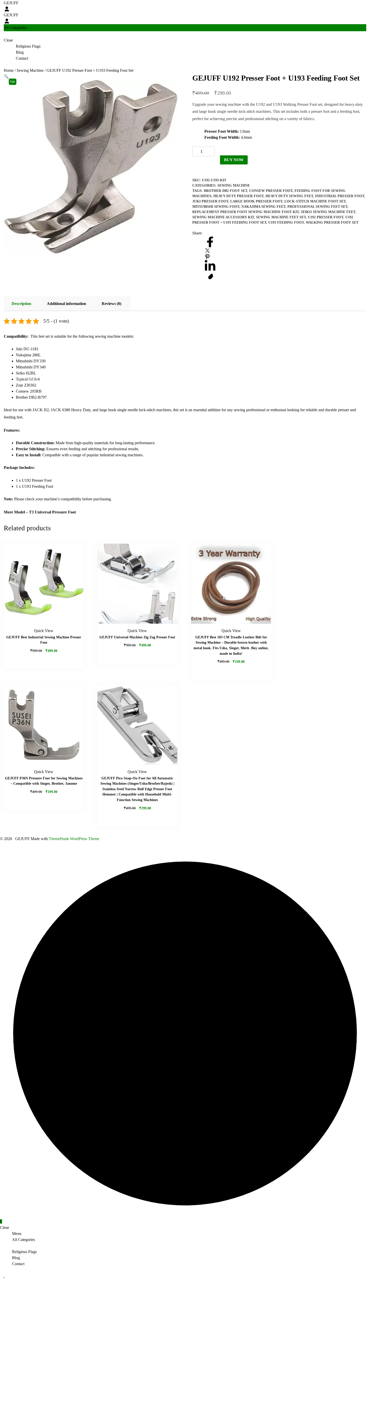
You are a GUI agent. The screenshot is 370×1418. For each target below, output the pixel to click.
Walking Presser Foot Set (332, 222)
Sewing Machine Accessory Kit (223, 217)
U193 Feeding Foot (286, 222)
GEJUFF (11, 3)
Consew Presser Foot (270, 191)
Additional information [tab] (66, 303)
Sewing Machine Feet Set (281, 217)
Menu (16, 1233)
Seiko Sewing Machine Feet (328, 212)
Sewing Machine (30, 70)
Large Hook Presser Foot (256, 201)
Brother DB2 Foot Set (225, 191)
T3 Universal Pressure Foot (52, 512)
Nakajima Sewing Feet (263, 207)
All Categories (23, 1239)
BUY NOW (234, 160)
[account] (7, 9)
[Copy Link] (210, 276)
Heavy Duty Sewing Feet (289, 196)
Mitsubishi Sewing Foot (215, 207)
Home (9, 70)
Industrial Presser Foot (339, 196)
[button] (6, 76)
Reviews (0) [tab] (111, 303)
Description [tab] (21, 303)
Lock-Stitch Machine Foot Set (315, 201)
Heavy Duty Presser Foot (238, 196)
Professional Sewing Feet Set (317, 207)
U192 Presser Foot (325, 217)
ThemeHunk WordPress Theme (74, 839)
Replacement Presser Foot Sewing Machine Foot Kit (245, 212)
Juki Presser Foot (210, 201)
